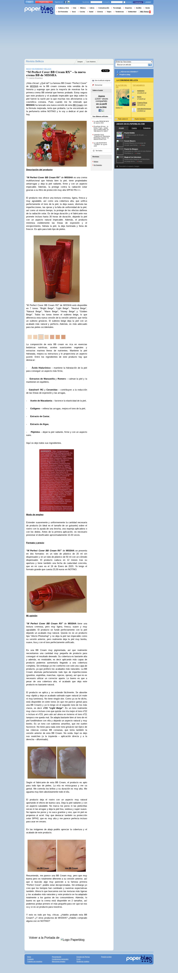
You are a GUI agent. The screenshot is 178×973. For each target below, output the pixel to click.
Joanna (31, 78)
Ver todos (99, 151)
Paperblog (38, 10)
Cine (74, 8)
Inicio (29, 2)
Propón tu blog (124, 75)
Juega (127, 137)
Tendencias (119, 12)
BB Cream (78, 105)
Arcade (121, 128)
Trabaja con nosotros (34, 961)
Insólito (138, 8)
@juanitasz (39, 78)
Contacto (30, 959)
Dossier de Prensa (83, 957)
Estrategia (147, 128)
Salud (91, 12)
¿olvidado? (148, 2)
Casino (134, 128)
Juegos (80, 62)
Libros (92, 8)
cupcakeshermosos (144, 109)
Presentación (56, 957)
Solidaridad (132, 12)
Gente (147, 8)
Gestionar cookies (82, 961)
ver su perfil (101, 104)
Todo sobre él (123, 119)
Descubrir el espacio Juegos (129, 166)
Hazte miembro (140, 119)
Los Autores (91, 62)
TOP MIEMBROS (139, 85)
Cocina (82, 12)
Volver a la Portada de (44, 937)
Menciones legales (58, 961)
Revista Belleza (35, 61)
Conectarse (138, 2)
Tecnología (117, 8)
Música (83, 8)
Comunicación (103, 8)
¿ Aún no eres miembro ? (128, 72)
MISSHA (34, 86)
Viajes (109, 12)
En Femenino (98, 165)
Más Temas (144, 12)
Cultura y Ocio (63, 8)
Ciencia (100, 12)
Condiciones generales (60, 959)
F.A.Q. (78, 959)
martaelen (140, 91)
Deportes (128, 8)
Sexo (74, 12)
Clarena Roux (142, 103)
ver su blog (101, 107)
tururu (139, 97)
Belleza (96, 161)
